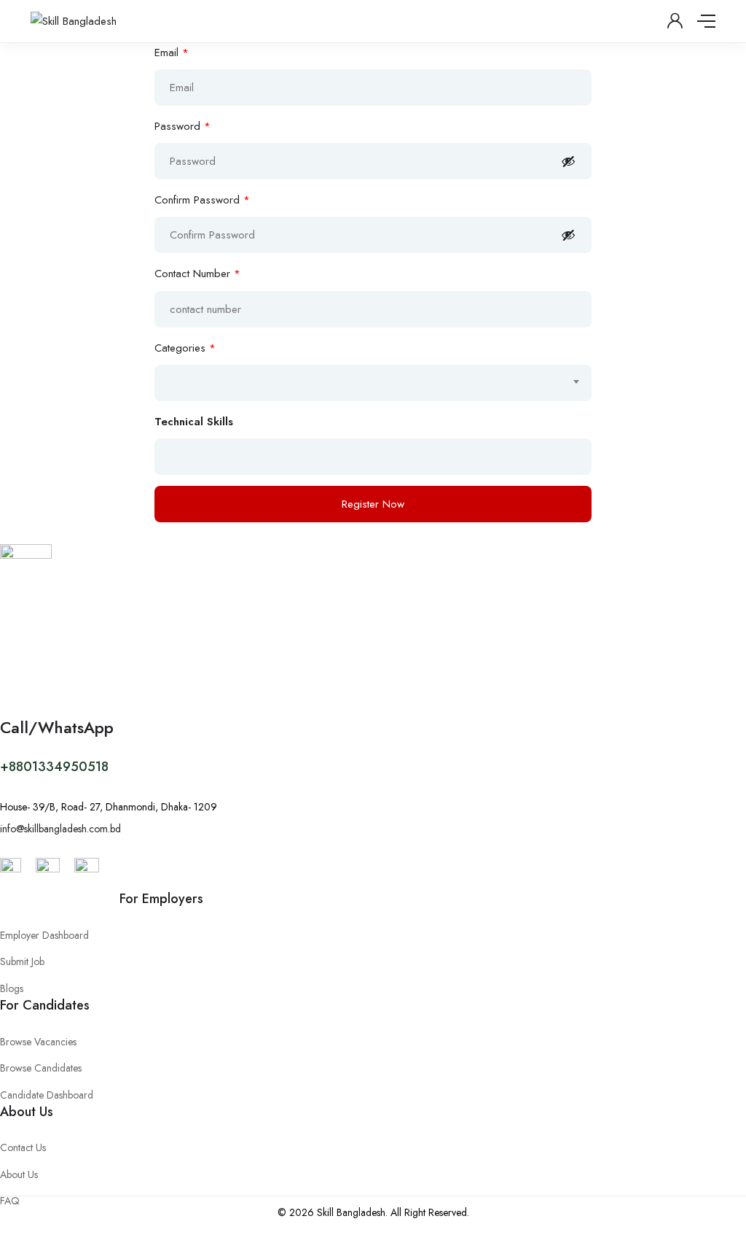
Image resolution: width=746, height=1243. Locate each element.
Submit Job (22, 961)
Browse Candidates (41, 1068)
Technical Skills (193, 422)
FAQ (10, 1200)
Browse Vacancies (38, 1041)
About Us (19, 1174)
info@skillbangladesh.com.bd (60, 828)
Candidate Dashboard (46, 1095)
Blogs (11, 988)
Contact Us (23, 1147)
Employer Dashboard (44, 935)
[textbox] (233, 382)
